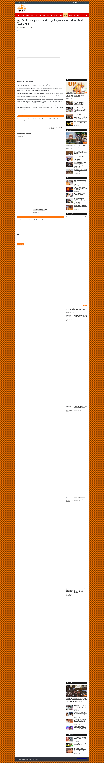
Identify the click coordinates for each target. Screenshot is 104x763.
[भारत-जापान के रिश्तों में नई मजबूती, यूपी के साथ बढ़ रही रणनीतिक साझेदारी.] (69, 158)
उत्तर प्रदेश (27, 15)
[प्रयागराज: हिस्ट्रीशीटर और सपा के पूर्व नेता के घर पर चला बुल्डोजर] (24, 125)
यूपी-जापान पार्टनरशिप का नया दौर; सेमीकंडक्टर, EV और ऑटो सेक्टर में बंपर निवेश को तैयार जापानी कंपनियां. (80, 750)
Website (42, 238)
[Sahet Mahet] (21, 8)
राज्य (31, 15)
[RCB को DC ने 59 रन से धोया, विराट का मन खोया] (56, 122)
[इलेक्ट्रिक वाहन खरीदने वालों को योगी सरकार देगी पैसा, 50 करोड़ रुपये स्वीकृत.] (69, 739)
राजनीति (43, 15)
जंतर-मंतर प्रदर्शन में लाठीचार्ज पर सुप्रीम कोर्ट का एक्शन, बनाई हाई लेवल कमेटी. (76, 146)
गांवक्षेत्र (48, 15)
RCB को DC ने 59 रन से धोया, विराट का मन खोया (56, 128)
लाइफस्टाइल (55, 15)
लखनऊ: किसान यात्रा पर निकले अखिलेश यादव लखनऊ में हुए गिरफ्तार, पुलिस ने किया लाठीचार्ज (80, 590)
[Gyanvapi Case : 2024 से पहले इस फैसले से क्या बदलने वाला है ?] (69, 360)
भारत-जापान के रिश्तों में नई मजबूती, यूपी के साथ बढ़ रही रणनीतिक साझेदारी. (79, 158)
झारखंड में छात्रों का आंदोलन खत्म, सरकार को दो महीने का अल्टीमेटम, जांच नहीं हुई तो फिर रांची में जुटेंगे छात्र (80, 164)
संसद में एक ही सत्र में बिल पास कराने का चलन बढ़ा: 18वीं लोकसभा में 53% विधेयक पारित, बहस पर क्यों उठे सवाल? (80, 103)
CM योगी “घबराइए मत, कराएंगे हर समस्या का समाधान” (80, 194)
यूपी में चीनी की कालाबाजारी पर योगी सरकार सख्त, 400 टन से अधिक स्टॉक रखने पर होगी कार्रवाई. (80, 182)
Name (18, 234)
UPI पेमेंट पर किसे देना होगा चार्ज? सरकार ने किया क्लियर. (80, 744)
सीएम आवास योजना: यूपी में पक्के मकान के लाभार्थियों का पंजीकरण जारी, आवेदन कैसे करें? (80, 123)
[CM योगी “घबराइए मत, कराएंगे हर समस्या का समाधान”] (69, 195)
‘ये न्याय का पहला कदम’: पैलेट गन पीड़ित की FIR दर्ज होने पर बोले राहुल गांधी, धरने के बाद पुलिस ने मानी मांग (80, 714)
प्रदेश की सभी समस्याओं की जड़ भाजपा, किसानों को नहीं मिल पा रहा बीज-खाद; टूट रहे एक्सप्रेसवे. (80, 727)
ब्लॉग (74, 15)
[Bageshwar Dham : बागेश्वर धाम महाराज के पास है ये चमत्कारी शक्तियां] (69, 451)
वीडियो (78, 15)
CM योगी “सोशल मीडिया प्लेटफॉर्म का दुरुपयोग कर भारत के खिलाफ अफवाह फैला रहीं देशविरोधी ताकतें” (80, 200)
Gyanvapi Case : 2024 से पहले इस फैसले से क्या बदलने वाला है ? (80, 316)
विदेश (40, 15)
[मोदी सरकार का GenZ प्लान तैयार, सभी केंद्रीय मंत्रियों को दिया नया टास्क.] (69, 153)
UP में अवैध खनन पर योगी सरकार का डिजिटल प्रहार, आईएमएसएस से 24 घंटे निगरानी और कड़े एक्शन (80, 207)
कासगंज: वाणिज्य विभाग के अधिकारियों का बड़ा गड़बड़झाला (80, 498)
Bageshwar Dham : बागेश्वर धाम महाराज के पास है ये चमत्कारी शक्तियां (80, 408)
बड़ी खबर (22, 15)
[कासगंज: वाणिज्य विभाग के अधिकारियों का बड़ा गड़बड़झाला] (69, 542)
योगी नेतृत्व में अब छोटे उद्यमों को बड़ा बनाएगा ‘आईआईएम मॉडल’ (75, 96)
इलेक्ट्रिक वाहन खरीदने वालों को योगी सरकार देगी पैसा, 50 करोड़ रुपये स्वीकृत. (80, 738)
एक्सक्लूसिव (65, 15)
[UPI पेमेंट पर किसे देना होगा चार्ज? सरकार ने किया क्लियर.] (69, 745)
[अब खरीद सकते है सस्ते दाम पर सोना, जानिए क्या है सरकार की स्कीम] (40, 163)
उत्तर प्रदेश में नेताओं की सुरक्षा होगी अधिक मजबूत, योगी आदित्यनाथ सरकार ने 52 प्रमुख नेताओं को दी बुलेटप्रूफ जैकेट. (80, 721)
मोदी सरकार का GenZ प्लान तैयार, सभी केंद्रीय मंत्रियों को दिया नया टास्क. (80, 152)
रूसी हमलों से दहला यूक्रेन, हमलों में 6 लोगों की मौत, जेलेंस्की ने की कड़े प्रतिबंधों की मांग (80, 189)
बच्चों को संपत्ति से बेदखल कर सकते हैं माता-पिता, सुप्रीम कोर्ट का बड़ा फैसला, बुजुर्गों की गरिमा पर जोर (80, 170)
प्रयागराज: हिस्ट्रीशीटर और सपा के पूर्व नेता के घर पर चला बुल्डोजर (24, 134)
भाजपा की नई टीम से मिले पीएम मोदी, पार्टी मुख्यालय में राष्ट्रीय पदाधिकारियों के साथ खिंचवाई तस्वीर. (80, 109)
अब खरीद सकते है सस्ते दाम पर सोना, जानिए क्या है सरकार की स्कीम (40, 210)
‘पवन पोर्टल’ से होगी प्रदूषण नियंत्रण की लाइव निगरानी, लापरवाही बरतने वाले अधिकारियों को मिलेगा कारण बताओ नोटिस (80, 116)
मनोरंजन (70, 15)
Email (18, 238)
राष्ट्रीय (36, 15)
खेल (51, 15)
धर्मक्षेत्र (61, 15)
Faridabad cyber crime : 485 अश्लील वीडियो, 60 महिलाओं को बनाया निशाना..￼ (76, 309)
